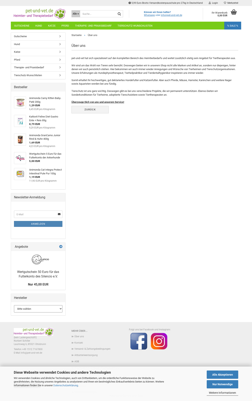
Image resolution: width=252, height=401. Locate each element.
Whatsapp (149, 15)
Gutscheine (21, 25)
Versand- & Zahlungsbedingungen (92, 348)
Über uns (79, 336)
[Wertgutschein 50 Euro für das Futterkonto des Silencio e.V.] (38, 259)
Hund (38, 25)
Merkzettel (232, 3)
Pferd (65, 25)
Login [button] (214, 3)
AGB (76, 361)
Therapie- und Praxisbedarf (93, 25)
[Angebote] (60, 247)
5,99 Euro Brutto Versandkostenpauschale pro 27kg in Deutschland (167, 3)
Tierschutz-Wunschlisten (135, 25)
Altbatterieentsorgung (86, 355)
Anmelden (38, 224)
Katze (52, 25)
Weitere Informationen (222, 392)
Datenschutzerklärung (65, 385)
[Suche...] (119, 14)
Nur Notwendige (222, 384)
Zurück (90, 109)
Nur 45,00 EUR (38, 284)
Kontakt (78, 342)
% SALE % (232, 25)
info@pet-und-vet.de (171, 15)
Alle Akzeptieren (222, 374)
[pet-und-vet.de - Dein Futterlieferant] (40, 14)
